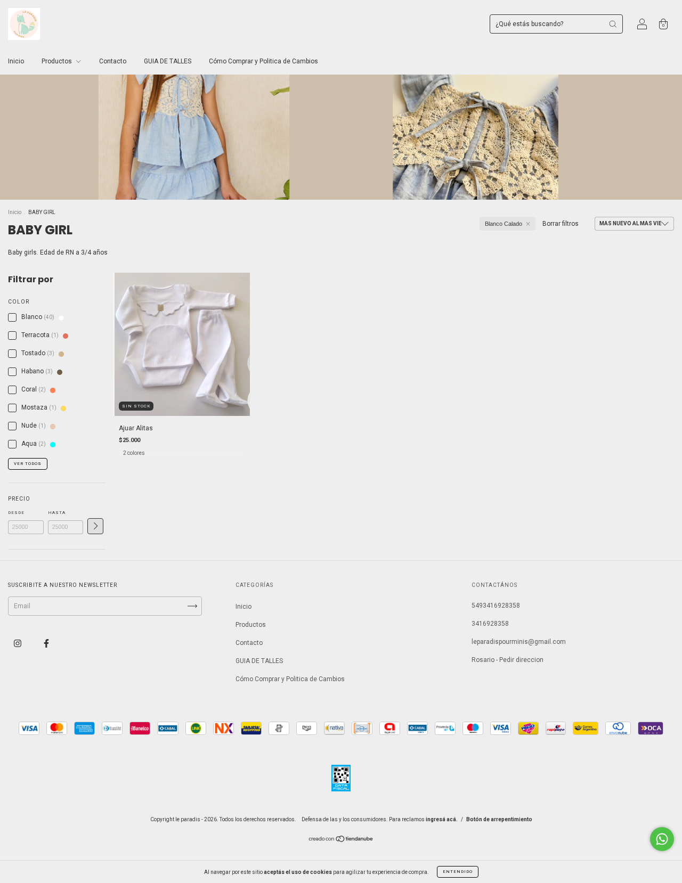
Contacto (112, 61)
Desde (16, 512)
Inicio (16, 61)
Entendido (458, 871)
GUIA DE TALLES (167, 61)
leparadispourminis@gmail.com (519, 641)
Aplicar (95, 526)
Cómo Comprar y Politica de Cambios (263, 61)
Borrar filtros (560, 223)
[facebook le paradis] (46, 643)
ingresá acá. (442, 819)
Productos (58, 61)
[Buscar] (613, 24)
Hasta (57, 512)
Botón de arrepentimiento (499, 819)
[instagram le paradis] (18, 643)
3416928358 (490, 623)
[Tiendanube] (341, 840)
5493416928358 (496, 605)
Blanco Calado (503, 223)
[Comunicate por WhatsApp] (662, 839)
